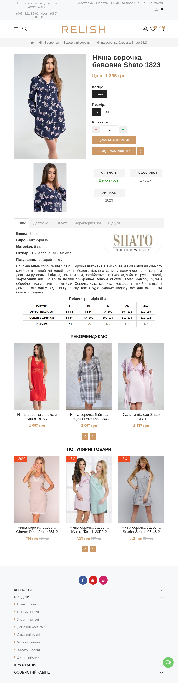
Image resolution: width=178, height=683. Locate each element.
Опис (22, 223)
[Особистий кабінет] (145, 29)
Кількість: (100, 122)
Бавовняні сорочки (77, 42)
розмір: (98, 105)
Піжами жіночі (28, 612)
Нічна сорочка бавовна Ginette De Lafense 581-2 (37, 529)
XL (108, 112)
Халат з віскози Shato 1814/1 (141, 417)
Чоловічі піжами (29, 642)
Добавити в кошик (114, 140)
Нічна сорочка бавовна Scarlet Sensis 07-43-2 (141, 529)
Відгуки (114, 223)
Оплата (102, 3)
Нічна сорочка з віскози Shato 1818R (37, 417)
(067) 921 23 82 (27, 13)
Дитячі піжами (28, 657)
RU (156, 9)
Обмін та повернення (128, 3)
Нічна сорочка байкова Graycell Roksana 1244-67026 (89, 419)
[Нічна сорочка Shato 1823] (50, 106)
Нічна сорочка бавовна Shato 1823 (122, 42)
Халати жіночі (28, 619)
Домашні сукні (28, 634)
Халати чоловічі (30, 650)
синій (99, 94)
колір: (97, 87)
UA (162, 9)
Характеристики (88, 223)
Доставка (85, 3)
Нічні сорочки (49, 42)
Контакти (155, 3)
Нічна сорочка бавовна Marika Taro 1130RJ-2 (89, 529)
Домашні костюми (31, 627)
